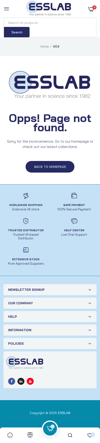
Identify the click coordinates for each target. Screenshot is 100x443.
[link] (10, 435)
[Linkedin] (20, 381)
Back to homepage (50, 167)
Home (44, 46)
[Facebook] (11, 381)
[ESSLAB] (49, 9)
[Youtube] (30, 381)
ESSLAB (64, 413)
